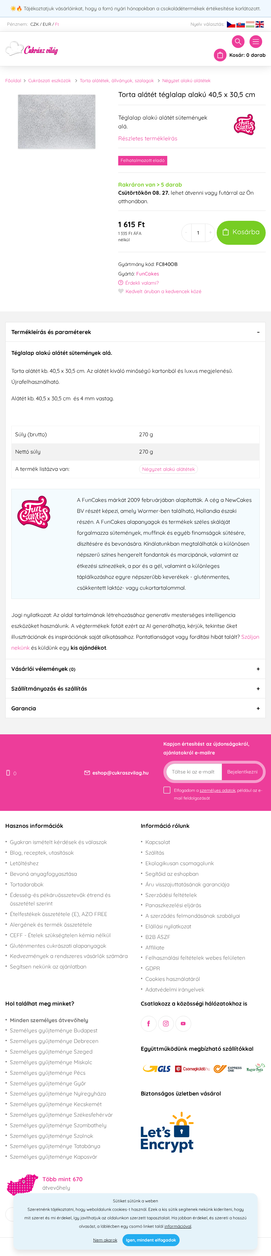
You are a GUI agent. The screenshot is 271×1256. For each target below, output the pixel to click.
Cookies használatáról (172, 978)
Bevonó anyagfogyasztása (43, 873)
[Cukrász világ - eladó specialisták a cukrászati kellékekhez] (31, 47)
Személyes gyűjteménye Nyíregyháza (58, 1093)
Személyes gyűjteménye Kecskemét (56, 1104)
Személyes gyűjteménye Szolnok (51, 1135)
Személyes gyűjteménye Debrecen (54, 1040)
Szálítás (154, 852)
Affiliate (154, 947)
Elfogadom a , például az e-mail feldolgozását (218, 794)
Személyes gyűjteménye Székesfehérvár (61, 1114)
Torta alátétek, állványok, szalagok (117, 80)
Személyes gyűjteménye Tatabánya (55, 1145)
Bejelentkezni (242, 772)
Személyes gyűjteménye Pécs (47, 1072)
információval (177, 1226)
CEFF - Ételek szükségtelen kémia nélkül (60, 935)
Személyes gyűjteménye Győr (48, 1083)
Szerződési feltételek (171, 894)
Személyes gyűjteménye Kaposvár (53, 1156)
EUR (47, 24)
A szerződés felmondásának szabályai (192, 915)
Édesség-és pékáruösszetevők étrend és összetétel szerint (60, 899)
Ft (57, 24)
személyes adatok (217, 790)
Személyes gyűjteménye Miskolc (51, 1062)
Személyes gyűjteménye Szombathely (58, 1125)
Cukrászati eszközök (49, 80)
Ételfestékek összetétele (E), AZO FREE (58, 913)
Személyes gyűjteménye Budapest (53, 1030)
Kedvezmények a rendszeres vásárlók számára (69, 955)
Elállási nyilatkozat (168, 926)
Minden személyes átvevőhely (49, 1020)
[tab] (135, 332)
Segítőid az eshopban (172, 873)
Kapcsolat (157, 841)
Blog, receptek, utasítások (42, 852)
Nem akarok (105, 1240)
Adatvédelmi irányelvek (174, 989)
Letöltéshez (24, 863)
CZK (34, 24)
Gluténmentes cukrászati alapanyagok (58, 945)
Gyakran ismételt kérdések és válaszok (58, 841)
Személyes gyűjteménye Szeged (51, 1051)
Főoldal (13, 80)
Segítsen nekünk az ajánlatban (48, 966)
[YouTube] (183, 1024)
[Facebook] (149, 1024)
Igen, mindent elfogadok (151, 1240)
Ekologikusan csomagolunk (179, 863)
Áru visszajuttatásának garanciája (187, 884)
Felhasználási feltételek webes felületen (195, 957)
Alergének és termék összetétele (51, 924)
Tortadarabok (26, 884)
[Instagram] (166, 1024)
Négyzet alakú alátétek (186, 80)
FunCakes (147, 274)
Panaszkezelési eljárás (173, 905)
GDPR (152, 968)
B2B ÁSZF (157, 936)
